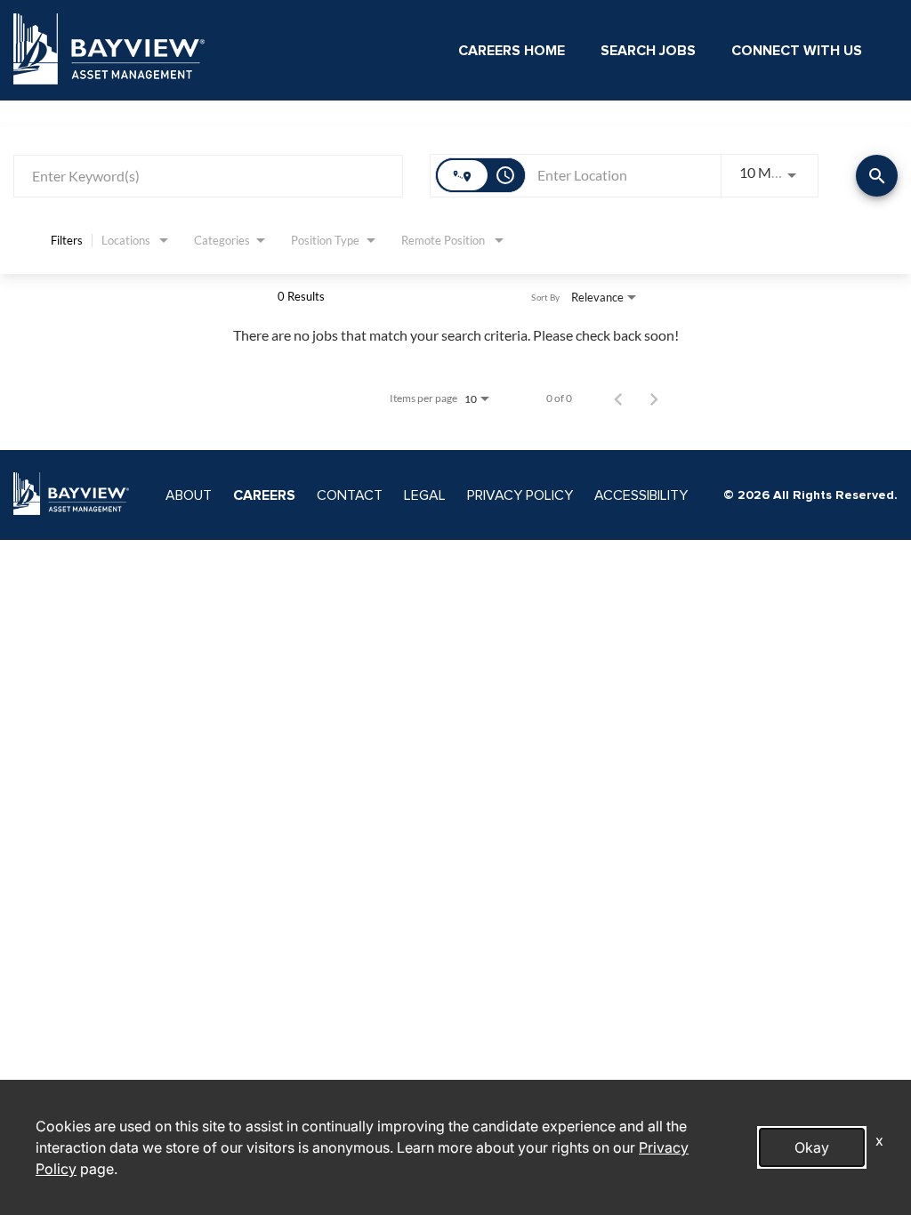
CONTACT (350, 495)
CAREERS (264, 495)
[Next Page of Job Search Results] (654, 398)
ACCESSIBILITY (641, 495)
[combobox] (208, 176)
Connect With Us (796, 51)
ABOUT (188, 495)
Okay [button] (811, 1147)
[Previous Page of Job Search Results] (618, 398)
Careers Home (511, 51)
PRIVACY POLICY (520, 495)
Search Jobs (648, 51)
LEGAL (425, 495)
